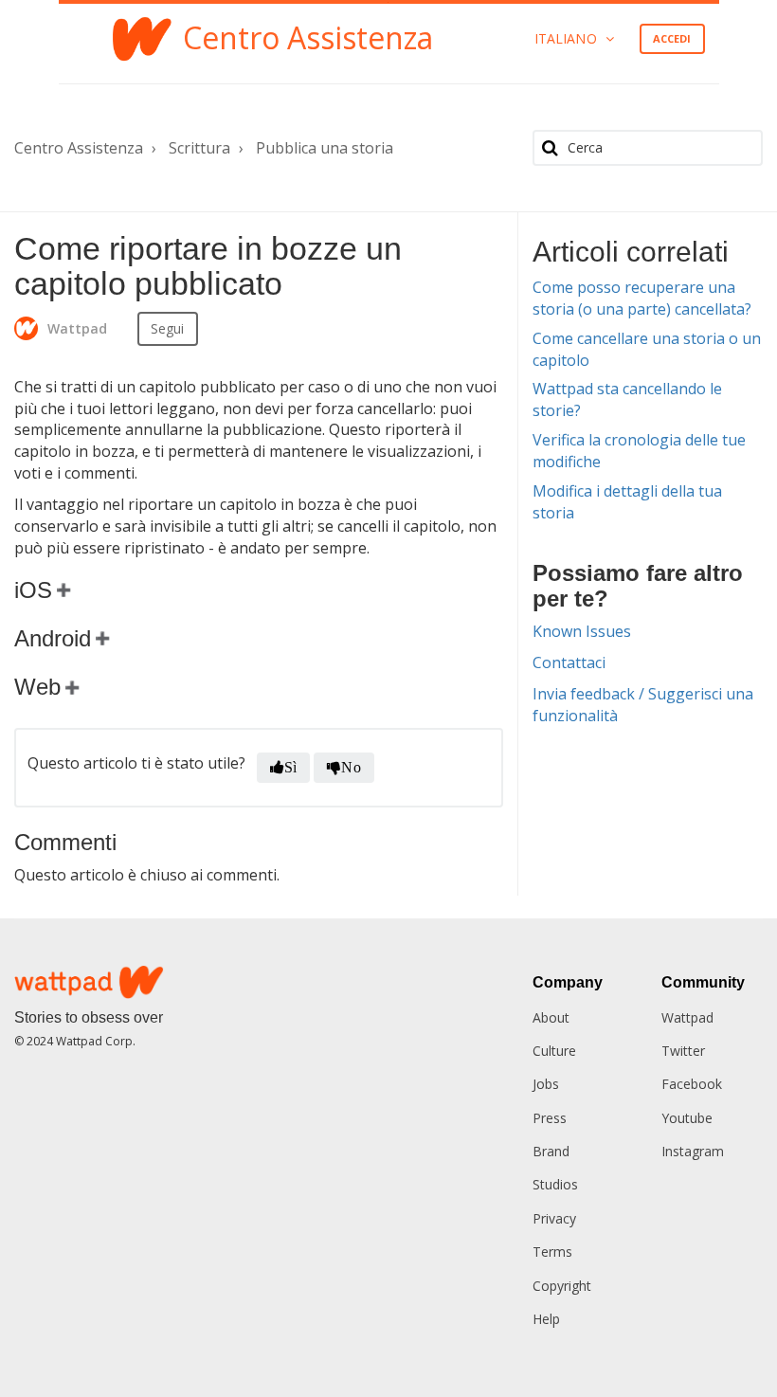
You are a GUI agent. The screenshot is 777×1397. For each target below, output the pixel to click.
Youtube (687, 1118)
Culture (554, 1051)
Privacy (554, 1218)
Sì (290, 767)
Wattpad (687, 1017)
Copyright (562, 1286)
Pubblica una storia (324, 147)
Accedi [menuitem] (672, 38)
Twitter (683, 1051)
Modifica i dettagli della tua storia (627, 502)
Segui (168, 328)
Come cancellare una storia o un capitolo (647, 349)
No (350, 767)
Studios (555, 1184)
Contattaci (569, 662)
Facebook (691, 1084)
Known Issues (582, 631)
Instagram (692, 1151)
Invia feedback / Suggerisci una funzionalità (643, 704)
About (551, 1017)
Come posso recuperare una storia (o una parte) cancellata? (642, 298)
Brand (551, 1151)
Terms (552, 1252)
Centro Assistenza (78, 147)
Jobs (546, 1084)
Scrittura (199, 147)
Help (546, 1319)
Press (550, 1118)
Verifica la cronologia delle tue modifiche (639, 450)
